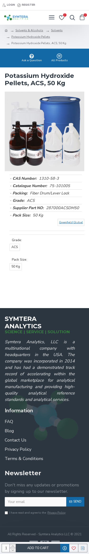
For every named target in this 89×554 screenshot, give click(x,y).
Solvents (57, 30)
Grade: (17, 240)
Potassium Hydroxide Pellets (30, 37)
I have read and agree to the (37, 513)
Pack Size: (19, 259)
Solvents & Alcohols (29, 30)
